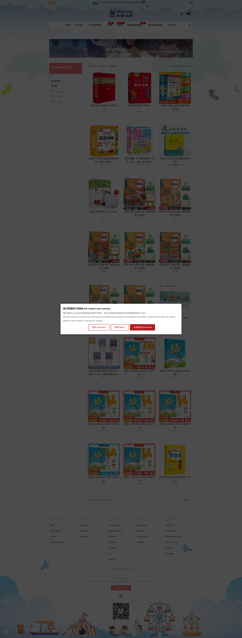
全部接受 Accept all (142, 327)
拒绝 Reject (120, 327)
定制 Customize (99, 327)
